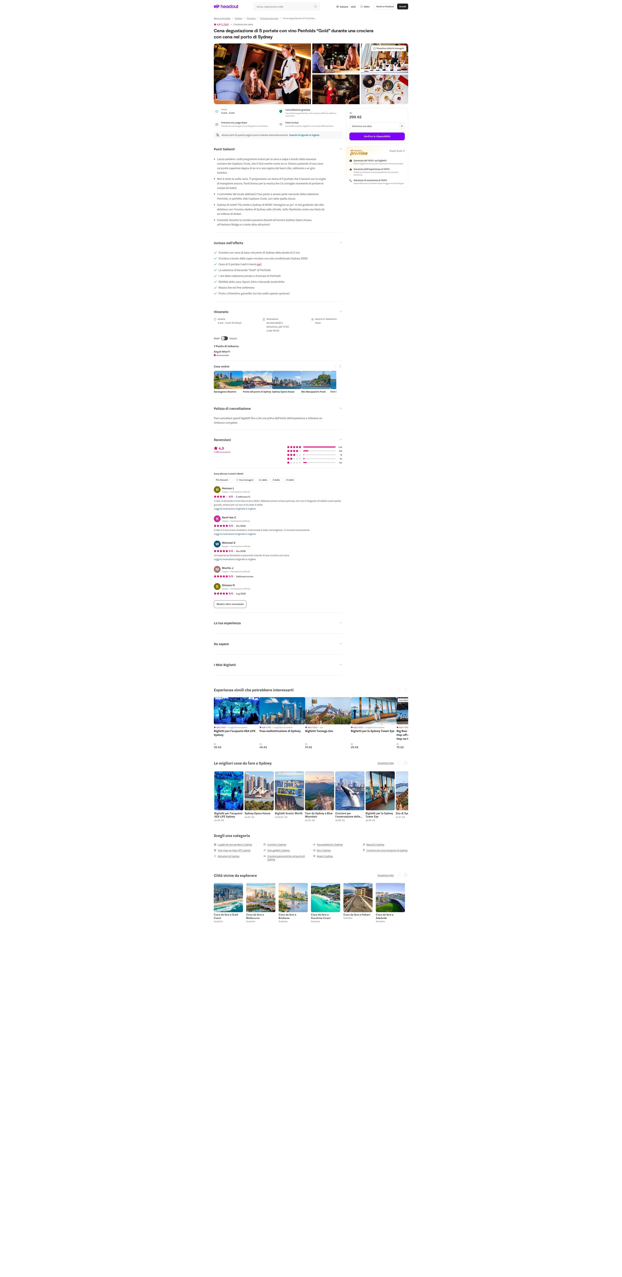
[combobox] (287, 6)
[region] (236, 710)
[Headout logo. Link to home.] (226, 6)
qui (258, 264)
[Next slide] (340, 366)
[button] (262, 73)
